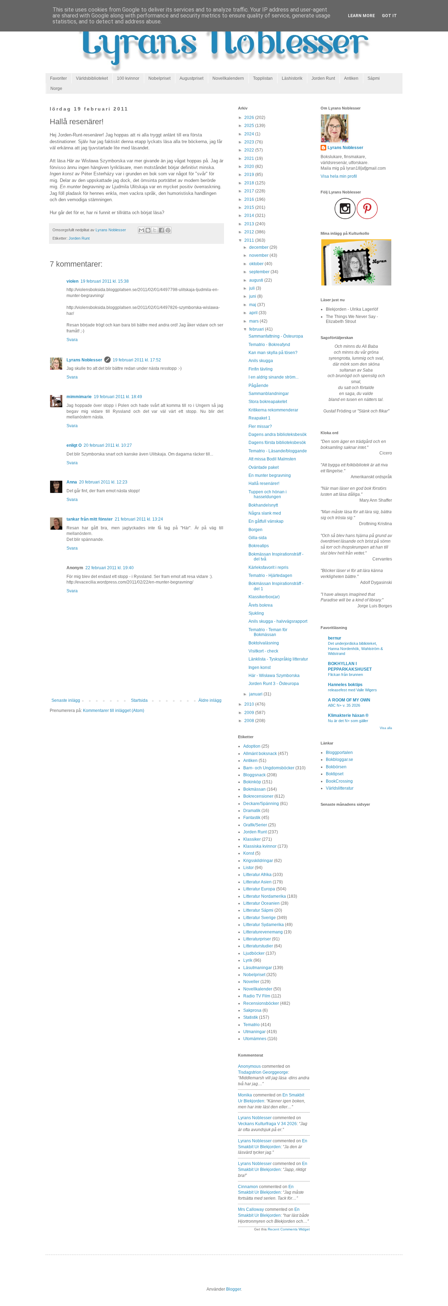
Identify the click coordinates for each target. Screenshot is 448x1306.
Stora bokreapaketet (267, 401)
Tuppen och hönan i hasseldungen (267, 494)
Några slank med (264, 513)
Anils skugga (260, 360)
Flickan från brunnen (345, 674)
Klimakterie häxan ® (348, 715)
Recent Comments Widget (289, 1229)
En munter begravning (269, 475)
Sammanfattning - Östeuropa (275, 336)
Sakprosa (252, 1010)
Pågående (258, 385)
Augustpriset (191, 78)
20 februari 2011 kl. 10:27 (108, 445)
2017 (249, 191)
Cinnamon (248, 1186)
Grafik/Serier (255, 825)
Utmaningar (254, 1031)
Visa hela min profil (339, 176)
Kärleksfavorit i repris (268, 567)
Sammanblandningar (268, 393)
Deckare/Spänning (261, 803)
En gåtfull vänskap (266, 521)
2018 (249, 183)
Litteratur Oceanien (261, 903)
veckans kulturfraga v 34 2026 (267, 1123)
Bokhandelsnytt (263, 505)
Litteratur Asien (257, 882)
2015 (249, 207)
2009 (249, 712)
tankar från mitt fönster (89, 519)
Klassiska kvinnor (259, 846)
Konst (248, 853)
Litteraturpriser (257, 939)
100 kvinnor (128, 78)
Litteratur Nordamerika (264, 896)
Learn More (361, 15)
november (259, 255)
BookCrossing (339, 781)
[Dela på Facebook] (161, 230)
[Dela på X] (154, 230)
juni (253, 296)
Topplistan (263, 78)
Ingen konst (259, 667)
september (260, 271)
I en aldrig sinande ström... (273, 377)
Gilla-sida (257, 537)
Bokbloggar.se (339, 759)
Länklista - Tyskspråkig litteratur (278, 659)
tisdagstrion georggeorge (263, 1072)
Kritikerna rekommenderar (273, 410)
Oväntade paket (263, 467)
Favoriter (58, 78)
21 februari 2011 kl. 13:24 (139, 519)
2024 (249, 134)
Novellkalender (257, 989)
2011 (249, 240)
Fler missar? (260, 426)
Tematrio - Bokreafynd (269, 344)
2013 (249, 223)
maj (253, 304)
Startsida (139, 700)
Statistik (250, 1017)
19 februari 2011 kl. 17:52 (137, 360)
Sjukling (256, 613)
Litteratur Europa (259, 889)
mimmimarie (79, 396)
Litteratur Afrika (257, 874)
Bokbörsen (336, 766)
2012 (249, 232)
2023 (249, 142)
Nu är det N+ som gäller (348, 721)
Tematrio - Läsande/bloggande (277, 451)
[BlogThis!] (148, 230)
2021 (249, 158)
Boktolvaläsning (263, 643)
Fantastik (251, 817)
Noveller (251, 981)
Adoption (251, 746)
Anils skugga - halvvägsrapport (277, 621)
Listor (248, 867)
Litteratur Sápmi (258, 910)
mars (254, 321)
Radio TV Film (256, 996)
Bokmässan (254, 789)
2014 (249, 215)
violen (72, 281)
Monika (245, 1095)
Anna (71, 482)
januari (256, 694)
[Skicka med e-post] (141, 230)
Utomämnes (254, 1038)
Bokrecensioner (258, 796)
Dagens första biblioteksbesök (277, 442)
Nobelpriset (159, 78)
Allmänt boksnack (260, 753)
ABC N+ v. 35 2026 (344, 705)
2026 (249, 117)
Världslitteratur (340, 788)
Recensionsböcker (261, 1003)
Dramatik (251, 810)
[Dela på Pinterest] (168, 230)
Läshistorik (292, 78)
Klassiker (252, 839)
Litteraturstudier (258, 946)
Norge (56, 88)
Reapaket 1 (259, 418)
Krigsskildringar (258, 860)
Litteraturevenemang (263, 932)
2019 (249, 174)
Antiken (351, 78)
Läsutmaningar (257, 967)
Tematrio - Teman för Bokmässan (267, 632)
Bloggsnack (254, 774)
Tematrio (251, 1024)
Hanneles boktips (345, 684)
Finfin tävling (260, 369)
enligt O (74, 445)
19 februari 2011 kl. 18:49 (118, 396)
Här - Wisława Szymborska (274, 675)
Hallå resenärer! (263, 483)
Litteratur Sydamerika (263, 924)
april (254, 312)
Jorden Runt (323, 78)
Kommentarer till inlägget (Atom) (113, 710)
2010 (249, 704)
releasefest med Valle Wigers (352, 690)
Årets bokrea (260, 605)
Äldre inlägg (210, 700)
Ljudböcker (254, 953)
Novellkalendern (228, 78)
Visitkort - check (263, 651)
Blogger (233, 1289)
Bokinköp (252, 781)
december (259, 247)
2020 (249, 166)
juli (252, 288)
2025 (249, 125)
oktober (257, 263)
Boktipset (334, 773)
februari (257, 329)
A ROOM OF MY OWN (349, 700)
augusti (256, 280)
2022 (249, 150)
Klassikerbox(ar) (264, 596)
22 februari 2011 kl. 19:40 (109, 567)
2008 (249, 720)
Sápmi (374, 78)
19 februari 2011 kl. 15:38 (104, 281)
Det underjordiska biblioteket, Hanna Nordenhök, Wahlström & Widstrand (355, 648)
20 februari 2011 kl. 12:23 (103, 482)
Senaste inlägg (65, 700)
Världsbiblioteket (92, 78)
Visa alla (386, 728)
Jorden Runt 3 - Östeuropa (273, 683)
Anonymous (249, 1066)
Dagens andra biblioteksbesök (277, 434)
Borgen (255, 529)
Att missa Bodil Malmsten (272, 459)
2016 (249, 199)
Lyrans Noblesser (84, 360)
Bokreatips (258, 545)
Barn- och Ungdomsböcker (268, 767)
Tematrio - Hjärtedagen (270, 575)
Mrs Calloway (251, 1209)
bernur (334, 638)
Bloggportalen (339, 752)
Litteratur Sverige (259, 917)
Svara (72, 339)
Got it (389, 15)
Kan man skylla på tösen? (273, 352)
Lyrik (247, 960)
